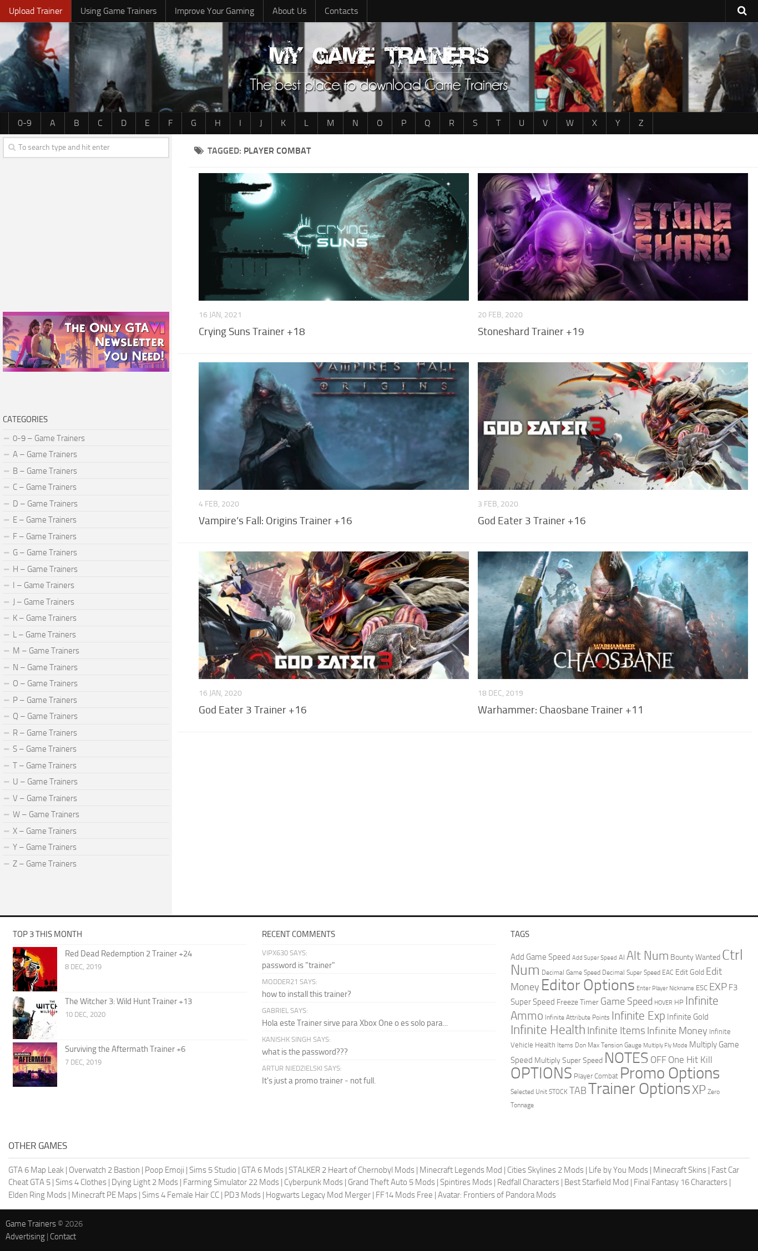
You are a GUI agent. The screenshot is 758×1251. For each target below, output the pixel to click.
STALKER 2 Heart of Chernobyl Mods (352, 1170)
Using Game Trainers (118, 11)
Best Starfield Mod (596, 1182)
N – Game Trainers (45, 667)
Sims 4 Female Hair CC (180, 1195)
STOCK (558, 1092)
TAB (578, 1091)
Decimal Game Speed (571, 972)
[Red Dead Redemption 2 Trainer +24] (35, 969)
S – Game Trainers (45, 749)
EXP (718, 986)
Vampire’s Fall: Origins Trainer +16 (275, 520)
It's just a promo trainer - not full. (319, 1081)
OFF (658, 1059)
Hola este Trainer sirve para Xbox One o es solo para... (355, 1023)
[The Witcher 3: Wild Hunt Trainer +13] (35, 1017)
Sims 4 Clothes (81, 1182)
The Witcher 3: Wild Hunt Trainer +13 (128, 1001)
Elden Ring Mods (37, 1195)
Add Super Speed (594, 957)
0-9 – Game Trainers (49, 438)
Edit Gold (689, 972)
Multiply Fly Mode (665, 1045)
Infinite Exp (638, 1015)
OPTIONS (541, 1073)
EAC (668, 972)
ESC (702, 988)
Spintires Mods (466, 1182)
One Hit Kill (690, 1059)
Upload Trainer (35, 11)
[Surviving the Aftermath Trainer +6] (35, 1064)
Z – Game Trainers (45, 864)
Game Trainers (31, 1224)
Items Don (571, 1045)
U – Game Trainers (45, 782)
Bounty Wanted (695, 957)
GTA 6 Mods (262, 1170)
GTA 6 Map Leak (36, 1170)
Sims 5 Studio (212, 1170)
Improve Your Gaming (214, 11)
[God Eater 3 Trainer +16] (613, 426)
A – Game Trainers (45, 454)
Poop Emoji (164, 1170)
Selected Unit (529, 1092)
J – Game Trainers (43, 602)
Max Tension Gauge (614, 1045)
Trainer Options (639, 1088)
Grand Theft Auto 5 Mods (391, 1182)
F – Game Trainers (45, 536)
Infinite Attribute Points (577, 1017)
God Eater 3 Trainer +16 (532, 520)
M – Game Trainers (46, 651)
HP (679, 1002)
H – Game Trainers (45, 569)
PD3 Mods (242, 1195)
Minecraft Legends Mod (461, 1170)
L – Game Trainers (44, 635)
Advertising (25, 1237)
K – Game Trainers (45, 618)
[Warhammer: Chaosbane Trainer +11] (613, 615)
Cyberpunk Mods (313, 1182)
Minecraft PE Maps (104, 1195)
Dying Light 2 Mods (145, 1182)
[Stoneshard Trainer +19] (613, 237)
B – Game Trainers (45, 471)
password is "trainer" (298, 965)
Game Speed (626, 1001)
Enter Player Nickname (665, 988)
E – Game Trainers (45, 520)
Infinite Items (616, 1030)
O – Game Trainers (45, 683)
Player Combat (596, 1076)
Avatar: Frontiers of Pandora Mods (497, 1195)
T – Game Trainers (45, 766)
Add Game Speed (540, 957)
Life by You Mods (618, 1170)
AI (622, 957)
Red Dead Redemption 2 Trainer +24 (128, 954)
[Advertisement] (473, 818)
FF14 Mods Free (404, 1195)
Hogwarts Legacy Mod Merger (318, 1195)
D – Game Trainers (45, 504)
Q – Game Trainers (45, 716)
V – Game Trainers (45, 798)
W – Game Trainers (46, 814)
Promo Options (670, 1073)
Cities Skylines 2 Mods (545, 1170)
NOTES (626, 1058)
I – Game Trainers (43, 585)
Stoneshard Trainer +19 (531, 331)
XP (699, 1090)
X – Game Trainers (45, 831)
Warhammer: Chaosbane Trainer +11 (561, 709)
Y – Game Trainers (45, 847)
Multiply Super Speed (568, 1060)
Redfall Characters (528, 1182)
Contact (63, 1237)
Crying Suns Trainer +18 (252, 331)
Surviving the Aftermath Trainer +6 (125, 1049)
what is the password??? (305, 1052)
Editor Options (588, 985)
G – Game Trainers (45, 553)
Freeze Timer (578, 1002)
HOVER (663, 1002)
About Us (289, 11)
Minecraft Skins (679, 1170)
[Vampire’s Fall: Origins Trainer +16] (334, 426)
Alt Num (647, 955)
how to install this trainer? (306, 994)
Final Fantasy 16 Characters (680, 1182)
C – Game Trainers (45, 487)
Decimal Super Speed (631, 972)
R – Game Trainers (45, 733)
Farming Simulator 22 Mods (231, 1182)
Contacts (341, 11)
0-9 (25, 123)
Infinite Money (677, 1031)
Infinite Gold (688, 1017)
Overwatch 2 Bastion (104, 1170)
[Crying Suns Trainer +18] (334, 237)
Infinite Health (548, 1029)
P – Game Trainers (45, 700)
